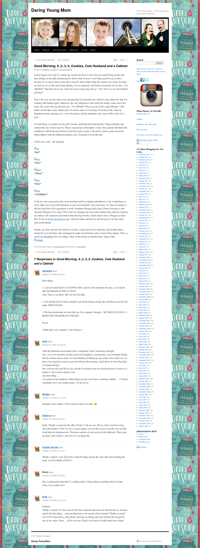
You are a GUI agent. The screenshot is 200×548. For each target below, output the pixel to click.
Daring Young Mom (51, 10)
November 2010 (144, 260)
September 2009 (144, 297)
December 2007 (144, 352)
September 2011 (144, 239)
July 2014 (142, 165)
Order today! (151, 71)
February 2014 (144, 178)
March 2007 (143, 376)
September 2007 (144, 360)
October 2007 (143, 357)
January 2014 (143, 181)
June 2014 (142, 167)
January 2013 (143, 207)
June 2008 (142, 336)
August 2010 (143, 268)
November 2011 (144, 233)
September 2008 (144, 328)
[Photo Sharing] (36, 148)
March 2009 (143, 312)
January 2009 (143, 318)
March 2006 (143, 407)
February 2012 (144, 231)
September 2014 (144, 159)
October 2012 (143, 215)
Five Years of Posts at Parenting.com (149, 135)
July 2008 (142, 334)
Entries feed (143, 436)
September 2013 (144, 191)
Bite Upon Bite (142, 129)
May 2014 (142, 170)
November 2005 (144, 418)
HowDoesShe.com (143, 114)
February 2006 (144, 410)
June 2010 (142, 273)
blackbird (47, 270)
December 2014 (144, 154)
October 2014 (143, 157)
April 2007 (143, 373)
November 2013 (144, 186)
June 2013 (142, 196)
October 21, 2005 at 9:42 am (53, 274)
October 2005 (143, 421)
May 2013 (142, 199)
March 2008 (143, 344)
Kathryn (46, 415)
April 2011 (143, 247)
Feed (138, 81)
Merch (93, 49)
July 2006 (142, 397)
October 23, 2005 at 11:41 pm (54, 500)
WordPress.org (144, 442)
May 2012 (142, 225)
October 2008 (143, 326)
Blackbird (48, 236)
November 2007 (144, 355)
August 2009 (143, 299)
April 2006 (143, 405)
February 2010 (144, 283)
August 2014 (143, 162)
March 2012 (143, 228)
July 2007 (142, 365)
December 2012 (144, 210)
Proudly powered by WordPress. (151, 541)
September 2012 (144, 218)
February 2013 (144, 204)
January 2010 (143, 286)
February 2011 (144, 252)
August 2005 (143, 426)
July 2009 (142, 302)
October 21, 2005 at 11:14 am (54, 397)
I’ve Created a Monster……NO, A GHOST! (52, 60)
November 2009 (144, 291)
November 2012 (144, 212)
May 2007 (142, 370)
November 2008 (144, 323)
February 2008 (144, 347)
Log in (141, 434)
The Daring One (65, 69)
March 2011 (143, 249)
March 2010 (143, 281)
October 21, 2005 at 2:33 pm (53, 419)
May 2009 (142, 307)
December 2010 (144, 257)
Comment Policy (60, 49)
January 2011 (143, 254)
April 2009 (143, 310)
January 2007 (143, 381)
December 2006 (144, 384)
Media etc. (74, 49)
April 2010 (143, 278)
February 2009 (144, 315)
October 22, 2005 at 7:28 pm (53, 475)
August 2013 (143, 194)
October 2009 (143, 294)
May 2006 (142, 402)
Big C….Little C (120, 60)
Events (85, 49)
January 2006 (143, 413)
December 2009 (144, 289)
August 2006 (143, 394)
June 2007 (142, 368)
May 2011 (142, 244)
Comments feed (144, 439)
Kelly (44, 341)
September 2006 (144, 392)
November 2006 (144, 386)
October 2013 (143, 189)
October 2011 (143, 236)
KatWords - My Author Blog (147, 124)
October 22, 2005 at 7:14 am (53, 450)
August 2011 (143, 241)
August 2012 (143, 220)
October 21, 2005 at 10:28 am (54, 345)
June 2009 (142, 305)
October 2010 (143, 262)
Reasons (46, 49)
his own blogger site (60, 218)
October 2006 (143, 389)
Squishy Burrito (50, 447)
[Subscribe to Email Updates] (147, 140)
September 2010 (144, 265)
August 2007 (143, 363)
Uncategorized (59, 246)
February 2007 (144, 378)
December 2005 (144, 415)
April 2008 (143, 341)
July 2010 (142, 270)
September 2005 (144, 423)
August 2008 (143, 331)
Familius (140, 119)
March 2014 (143, 175)
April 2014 (143, 173)
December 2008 (144, 320)
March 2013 (143, 202)
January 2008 (143, 349)
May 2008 (142, 339)
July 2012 (142, 223)
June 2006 (142, 399)
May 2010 (142, 276)
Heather (46, 394)
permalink (82, 246)
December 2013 (144, 183)
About (36, 49)
